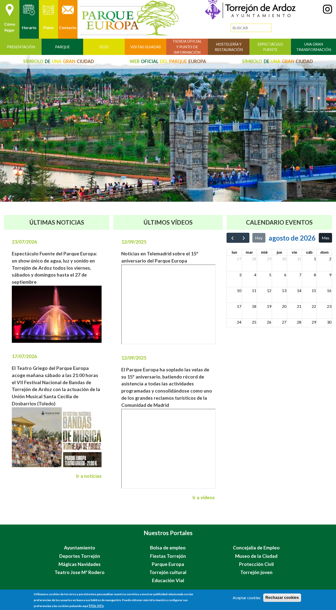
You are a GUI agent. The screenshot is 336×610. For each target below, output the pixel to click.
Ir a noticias (89, 476)
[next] (243, 238)
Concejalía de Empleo (256, 547)
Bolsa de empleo (168, 547)
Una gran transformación (313, 47)
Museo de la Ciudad (256, 556)
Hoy (258, 237)
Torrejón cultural (167, 572)
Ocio (104, 47)
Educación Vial (168, 580)
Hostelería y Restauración (229, 47)
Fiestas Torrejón (168, 556)
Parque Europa (168, 564)
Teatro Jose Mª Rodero (80, 572)
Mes (325, 237)
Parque (62, 47)
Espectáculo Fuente (270, 47)
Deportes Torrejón (79, 556)
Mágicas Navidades (80, 564)
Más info (96, 605)
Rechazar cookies (282, 597)
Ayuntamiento (79, 547)
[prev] (232, 238)
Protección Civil (256, 564)
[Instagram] (327, 12)
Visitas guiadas (145, 47)
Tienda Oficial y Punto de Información (187, 46)
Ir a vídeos (203, 497)
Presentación (21, 47)
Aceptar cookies (246, 597)
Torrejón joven (256, 572)
